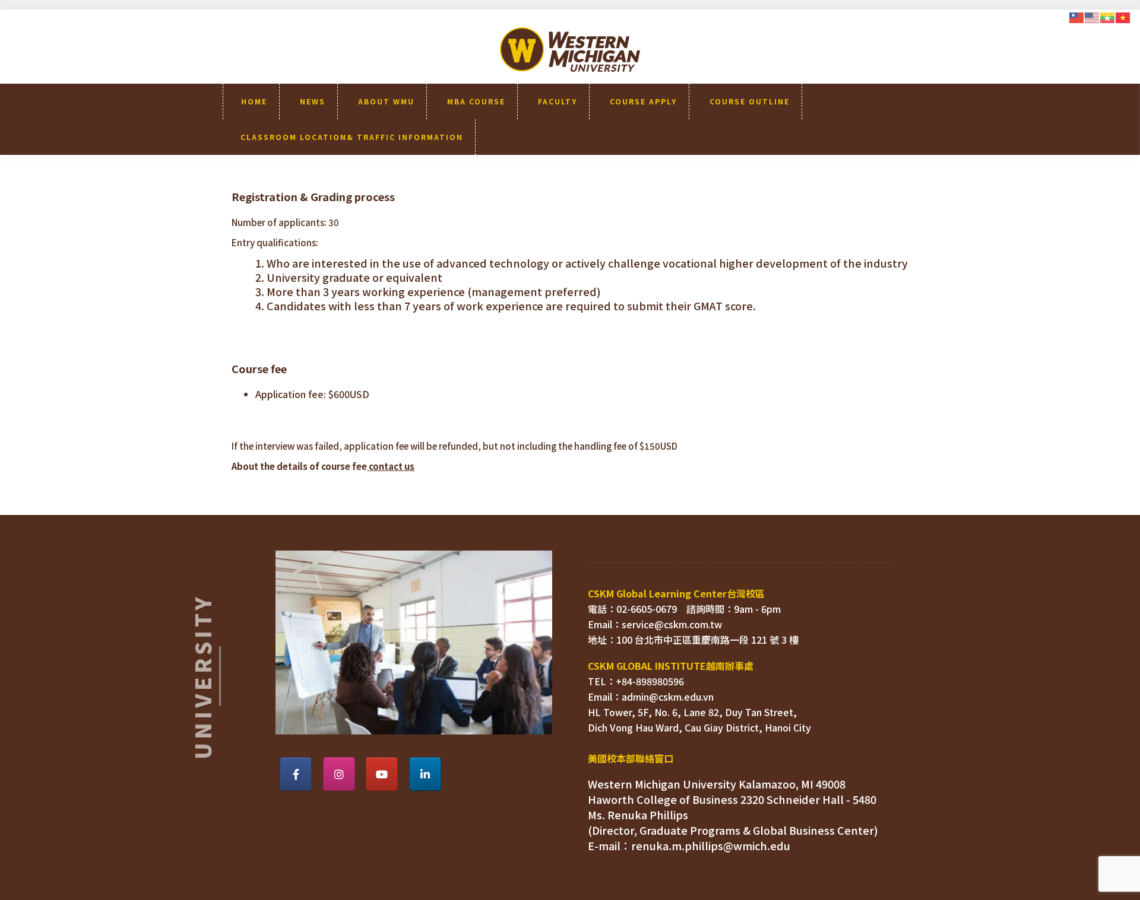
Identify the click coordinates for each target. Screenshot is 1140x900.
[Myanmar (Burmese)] (1108, 16)
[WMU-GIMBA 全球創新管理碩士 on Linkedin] (425, 774)
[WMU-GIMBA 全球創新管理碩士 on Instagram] (339, 774)
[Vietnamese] (1123, 16)
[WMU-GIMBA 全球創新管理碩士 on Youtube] (382, 774)
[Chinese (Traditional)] (1077, 16)
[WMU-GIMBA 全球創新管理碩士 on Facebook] (296, 774)
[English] (1092, 16)
